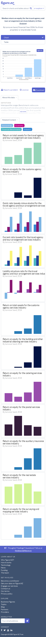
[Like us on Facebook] (1, 630)
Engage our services (9, 586)
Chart (6, 37)
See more (23, 112)
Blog (2, 606)
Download (39, 90)
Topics (3, 604)
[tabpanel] (23, 65)
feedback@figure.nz (23, 550)
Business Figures (8, 601)
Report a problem (10, 89)
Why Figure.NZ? (7, 559)
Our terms (5, 591)
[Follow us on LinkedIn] (11, 630)
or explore (38, 8)
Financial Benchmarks (11, 129)
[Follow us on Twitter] (5, 630)
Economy (19, 125)
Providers (5, 612)
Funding (4, 570)
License (25, 89)
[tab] (23, 37)
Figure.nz (8, 3)
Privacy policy (6, 593)
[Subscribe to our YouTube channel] (8, 630)
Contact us (5, 588)
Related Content (9, 119)
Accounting (7, 125)
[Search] (31, 8)
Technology (5, 565)
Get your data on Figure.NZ (12, 583)
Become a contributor (10, 580)
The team (5, 572)
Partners (4, 609)
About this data (8, 97)
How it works (6, 562)
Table (6, 42)
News (3, 567)
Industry (27, 129)
